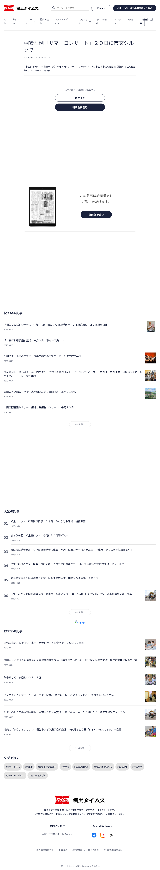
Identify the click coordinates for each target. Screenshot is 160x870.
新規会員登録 (80, 107)
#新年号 (65, 766)
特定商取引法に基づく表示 (85, 850)
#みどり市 (137, 766)
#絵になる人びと (37, 775)
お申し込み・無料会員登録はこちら (134, 8)
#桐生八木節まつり (103, 766)
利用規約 (63, 850)
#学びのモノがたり (15, 775)
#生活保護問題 (81, 766)
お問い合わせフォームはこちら (57, 833)
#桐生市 (29, 766)
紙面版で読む (96, 214)
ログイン (80, 98)
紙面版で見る (146, 21)
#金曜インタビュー (47, 766)
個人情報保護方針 (45, 850)
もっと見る (80, 424)
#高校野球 (122, 766)
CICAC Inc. (96, 866)
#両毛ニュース (13, 766)
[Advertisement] (80, 147)
